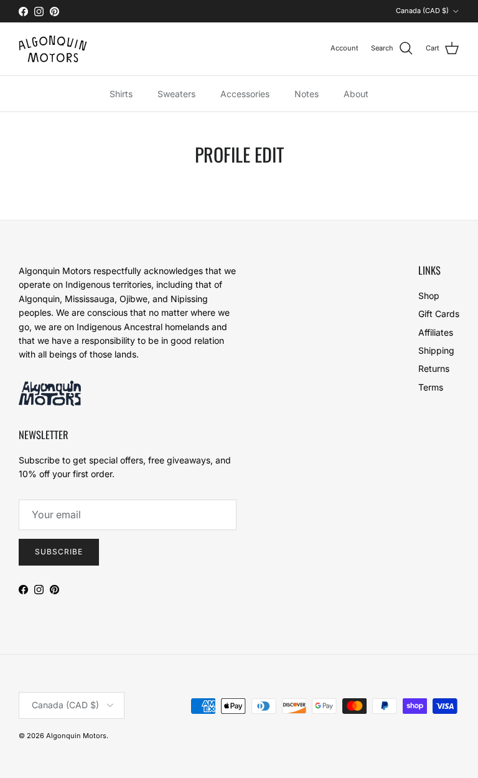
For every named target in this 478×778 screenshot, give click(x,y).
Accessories (244, 93)
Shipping (436, 350)
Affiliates (435, 332)
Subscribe (59, 551)
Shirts (121, 93)
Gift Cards (438, 313)
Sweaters (176, 93)
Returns (433, 368)
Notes (306, 93)
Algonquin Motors (76, 735)
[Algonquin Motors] (53, 49)
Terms (430, 387)
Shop (428, 295)
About (356, 93)
